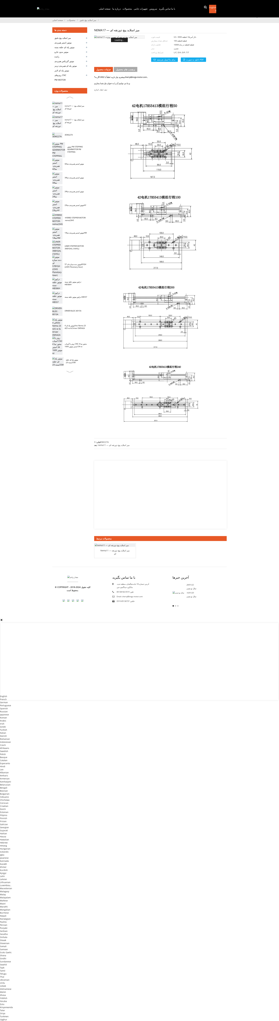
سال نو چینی (191, 588)
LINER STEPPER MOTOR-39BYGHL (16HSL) (74, 247)
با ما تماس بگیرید (167, 8)
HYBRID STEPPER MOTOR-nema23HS (75, 219)
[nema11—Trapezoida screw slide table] (115, 545)
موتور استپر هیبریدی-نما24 (74, 191)
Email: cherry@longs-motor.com (130, 596)
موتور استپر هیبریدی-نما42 (74, 164)
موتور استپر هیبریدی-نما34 (74, 177)
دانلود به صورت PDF (195, 59)
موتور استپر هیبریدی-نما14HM (76, 233)
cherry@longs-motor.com (136, 77)
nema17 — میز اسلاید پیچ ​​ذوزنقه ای (74, 121)
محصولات (127, 8)
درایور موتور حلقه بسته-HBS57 (76, 297)
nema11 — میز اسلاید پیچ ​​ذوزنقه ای (74, 107)
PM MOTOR (60, 79)
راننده (56, 56)
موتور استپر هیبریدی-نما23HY (75, 205)
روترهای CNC (60, 75)
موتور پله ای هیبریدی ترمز (65, 65)
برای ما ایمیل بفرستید (166, 59)
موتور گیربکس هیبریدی (64, 61)
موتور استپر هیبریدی (63, 42)
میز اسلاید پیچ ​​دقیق (88, 20)
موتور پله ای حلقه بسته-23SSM (72, 361)
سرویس (153, 8)
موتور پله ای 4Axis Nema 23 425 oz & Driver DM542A (75, 326)
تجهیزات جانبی (140, 8)
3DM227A (69, 135)
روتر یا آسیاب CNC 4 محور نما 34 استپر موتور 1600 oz (76, 345)
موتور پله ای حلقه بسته (64, 47)
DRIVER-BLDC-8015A (73, 311)
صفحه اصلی (105, 8)
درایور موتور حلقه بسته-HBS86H (73, 283)
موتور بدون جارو (61, 52)
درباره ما (116, 8)
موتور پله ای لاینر (61, 70)
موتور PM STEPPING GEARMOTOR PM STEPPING (75, 149)
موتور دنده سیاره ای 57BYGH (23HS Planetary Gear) (75, 265)
